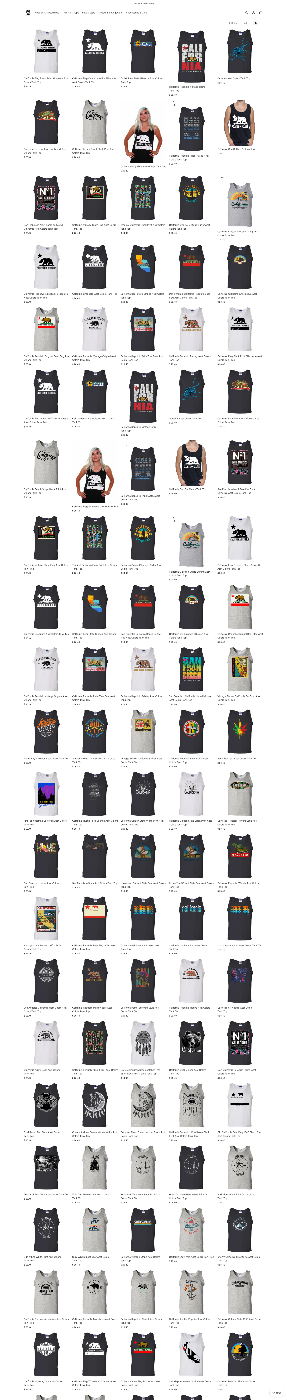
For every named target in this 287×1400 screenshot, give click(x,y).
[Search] (246, 12)
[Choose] (64, 70)
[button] (246, 23)
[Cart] (260, 12)
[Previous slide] (174, 101)
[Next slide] (174, 105)
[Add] (64, 813)
